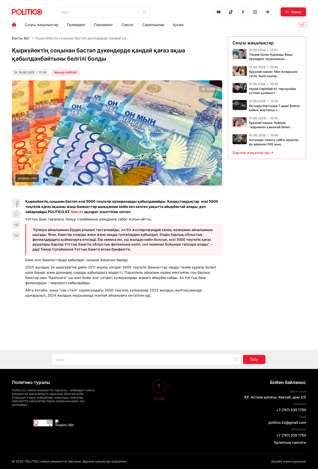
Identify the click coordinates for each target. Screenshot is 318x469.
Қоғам (178, 24)
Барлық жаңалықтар (251, 152)
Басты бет (21, 38)
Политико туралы (31, 382)
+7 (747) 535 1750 (291, 410)
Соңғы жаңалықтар (41, 24)
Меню (296, 12)
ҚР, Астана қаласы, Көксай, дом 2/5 (275, 397)
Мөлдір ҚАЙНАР (65, 72)
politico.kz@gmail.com (287, 422)
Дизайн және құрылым (288, 461)
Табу (254, 359)
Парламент (103, 24)
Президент (76, 24)
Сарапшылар (153, 24)
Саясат (128, 24)
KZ (302, 24)
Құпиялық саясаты (290, 442)
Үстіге (159, 399)
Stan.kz (77, 212)
